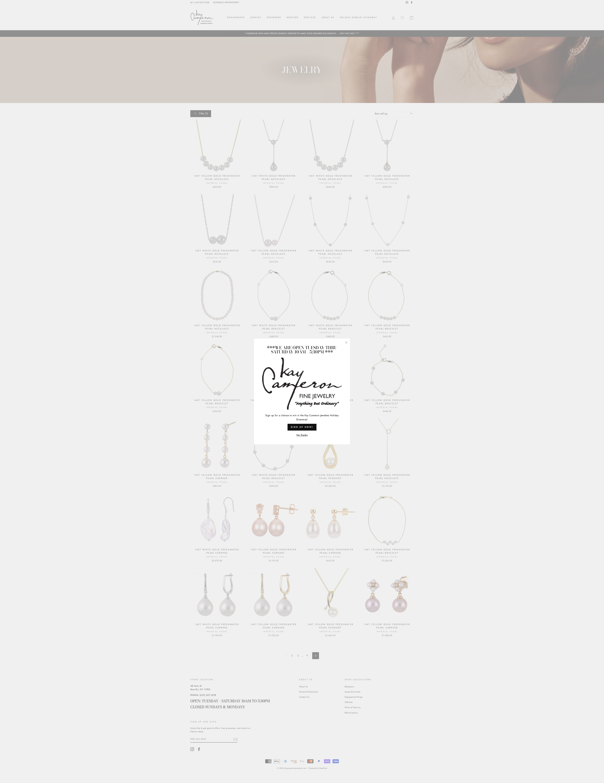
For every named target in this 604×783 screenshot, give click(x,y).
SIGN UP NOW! (302, 427)
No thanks (302, 435)
